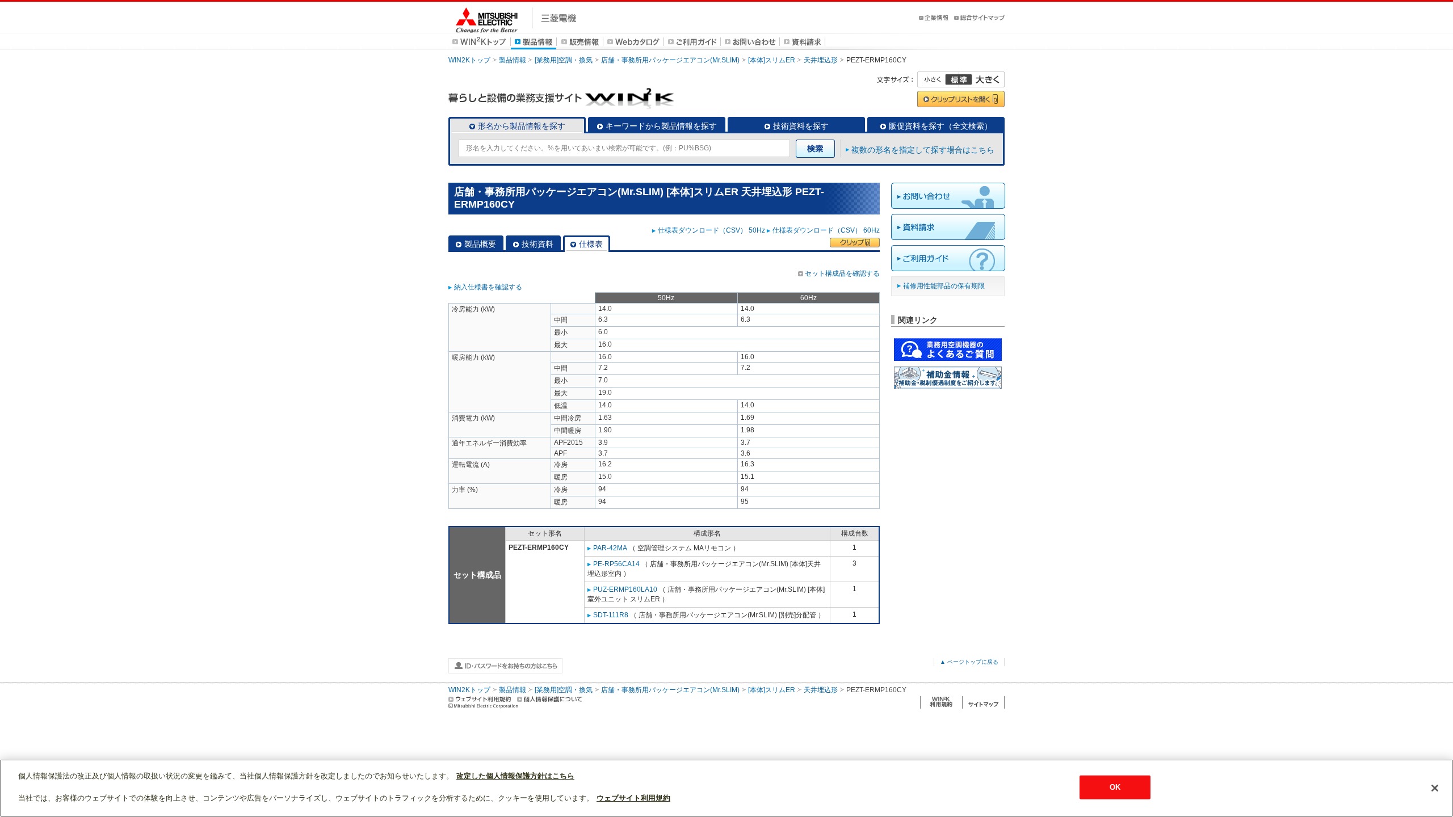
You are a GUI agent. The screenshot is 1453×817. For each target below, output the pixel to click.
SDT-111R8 (610, 615)
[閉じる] (1434, 788)
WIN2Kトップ (469, 60)
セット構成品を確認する (842, 273)
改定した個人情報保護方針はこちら (515, 776)
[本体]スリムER (771, 60)
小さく (938, 79)
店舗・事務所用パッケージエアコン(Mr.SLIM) (670, 60)
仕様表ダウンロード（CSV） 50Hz (711, 230)
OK (1115, 787)
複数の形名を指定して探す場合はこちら (922, 149)
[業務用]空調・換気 (564, 60)
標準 (958, 79)
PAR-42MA (610, 548)
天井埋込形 (821, 60)
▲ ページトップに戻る (969, 662)
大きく (982, 79)
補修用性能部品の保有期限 (944, 286)
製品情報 (512, 60)
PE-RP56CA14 (616, 564)
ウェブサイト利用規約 (633, 798)
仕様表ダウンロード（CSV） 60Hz (826, 230)
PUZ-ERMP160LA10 (625, 589)
